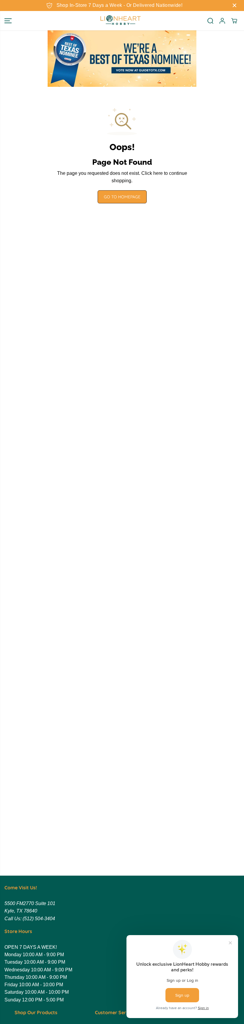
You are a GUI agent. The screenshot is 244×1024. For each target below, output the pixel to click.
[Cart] (234, 20)
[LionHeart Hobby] (120, 21)
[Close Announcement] (234, 5)
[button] (8, 21)
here (158, 173)
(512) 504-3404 (39, 918)
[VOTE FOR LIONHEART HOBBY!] (122, 58)
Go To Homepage (122, 197)
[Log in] (222, 20)
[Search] (210, 20)
